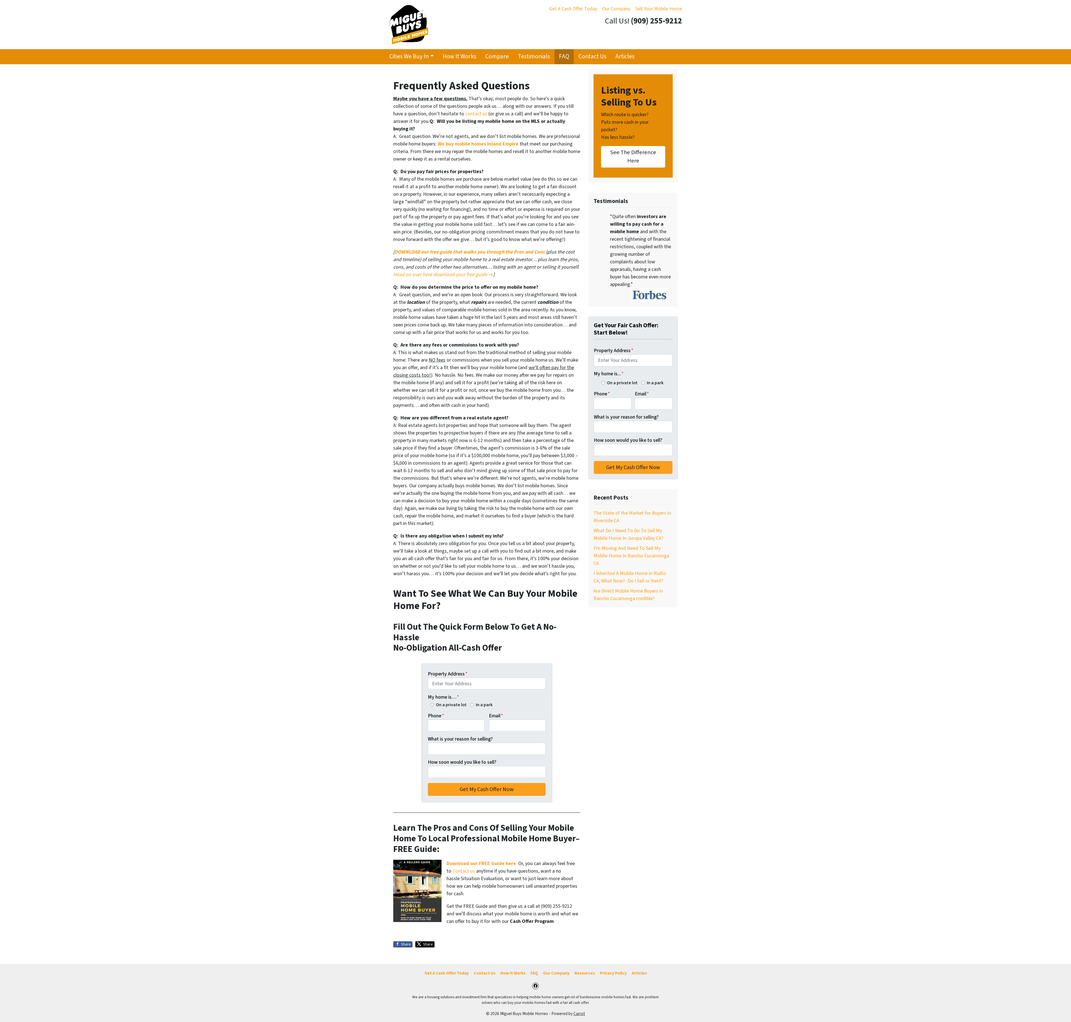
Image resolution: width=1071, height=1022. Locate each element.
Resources (585, 973)
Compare (497, 56)
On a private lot (451, 704)
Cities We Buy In (409, 56)
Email (496, 715)
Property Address (447, 673)
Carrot (579, 1014)
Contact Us (592, 56)
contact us (476, 113)
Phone (436, 715)
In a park (484, 704)
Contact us (463, 871)
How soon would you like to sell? (462, 762)
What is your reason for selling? (460, 739)
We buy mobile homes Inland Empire (478, 143)
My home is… (443, 697)
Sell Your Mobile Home (658, 8)
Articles (625, 56)
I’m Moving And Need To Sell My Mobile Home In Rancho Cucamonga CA (631, 556)
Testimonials (534, 56)
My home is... (609, 373)
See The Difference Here (633, 156)
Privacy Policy (613, 973)
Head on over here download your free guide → (443, 274)
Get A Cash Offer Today (573, 8)
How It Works (459, 56)
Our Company (616, 8)
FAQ (564, 56)
